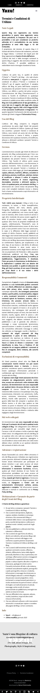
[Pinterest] (18, 3)
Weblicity (28, 680)
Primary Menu (36, 10)
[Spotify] (24, 3)
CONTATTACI (30, 5)
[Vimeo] (21, 3)
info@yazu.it (16, 615)
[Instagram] (15, 3)
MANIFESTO (19, 5)
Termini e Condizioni (26, 673)
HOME (10, 5)
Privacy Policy (11, 673)
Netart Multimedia (25, 685)
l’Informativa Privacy (29, 114)
